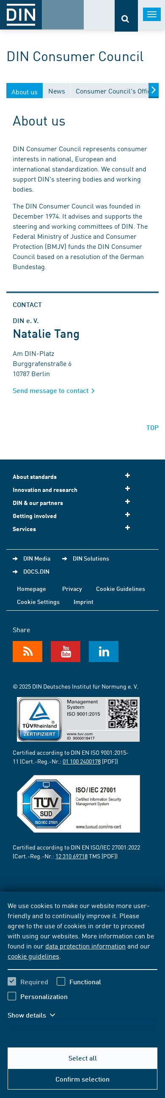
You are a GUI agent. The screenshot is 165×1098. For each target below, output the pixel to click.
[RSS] (27, 651)
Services (24, 528)
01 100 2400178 (82, 761)
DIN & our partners (38, 502)
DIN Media (36, 558)
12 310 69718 (71, 856)
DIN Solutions (91, 558)
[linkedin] (103, 651)
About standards (35, 476)
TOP (152, 427)
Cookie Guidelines (120, 588)
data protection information (85, 945)
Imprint (84, 601)
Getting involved (35, 515)
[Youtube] (65, 651)
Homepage (31, 588)
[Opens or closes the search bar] (126, 16)
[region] (82, 965)
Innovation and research (45, 489)
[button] (37, 1015)
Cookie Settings (38, 601)
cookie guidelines (33, 955)
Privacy (72, 588)
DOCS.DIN (36, 571)
